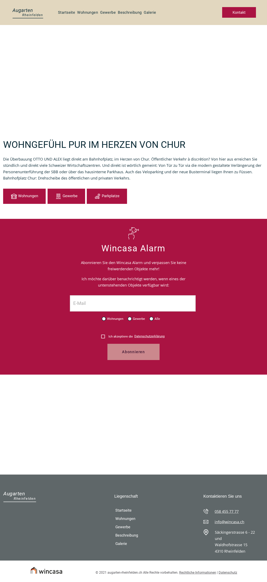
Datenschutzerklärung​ (149, 336)
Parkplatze (111, 196)
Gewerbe (108, 12)
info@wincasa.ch (229, 521)
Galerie (150, 12)
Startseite (66, 12)
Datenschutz (228, 573)
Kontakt (239, 12)
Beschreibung (130, 12)
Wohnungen (87, 12)
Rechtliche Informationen (197, 573)
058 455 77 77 (227, 511)
